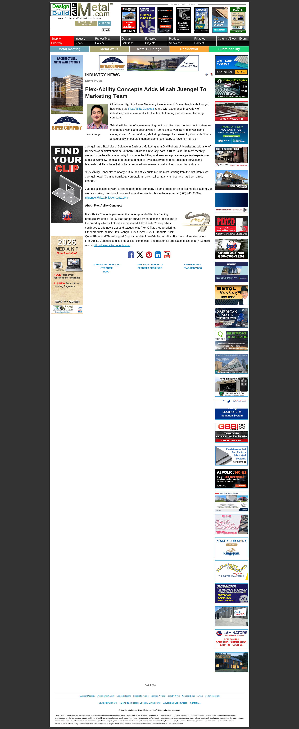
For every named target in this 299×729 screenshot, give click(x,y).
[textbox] (75, 30)
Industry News (80, 41)
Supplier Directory (56, 41)
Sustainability (229, 49)
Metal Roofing (69, 49)
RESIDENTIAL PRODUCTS (150, 264)
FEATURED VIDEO (193, 268)
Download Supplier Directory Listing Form (140, 703)
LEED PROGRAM (192, 264)
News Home (94, 80)
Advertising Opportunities (175, 703)
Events (243, 38)
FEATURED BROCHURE (150, 268)
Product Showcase (175, 41)
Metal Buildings (149, 49)
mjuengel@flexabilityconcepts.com (106, 197)
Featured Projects (150, 41)
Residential (189, 49)
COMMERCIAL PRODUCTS (106, 264)
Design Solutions (127, 41)
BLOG (106, 272)
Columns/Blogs (227, 38)
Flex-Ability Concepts (141, 108)
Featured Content (199, 41)
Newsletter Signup (86, 23)
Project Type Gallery (103, 41)
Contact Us (195, 703)
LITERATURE (106, 268)
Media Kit (104, 23)
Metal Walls (109, 49)
